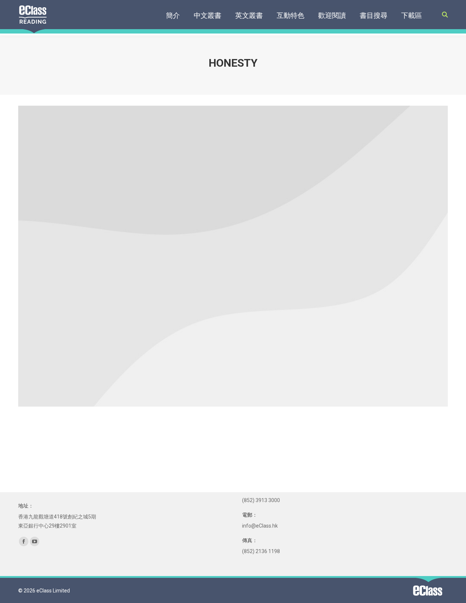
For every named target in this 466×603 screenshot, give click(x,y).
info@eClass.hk (260, 526)
